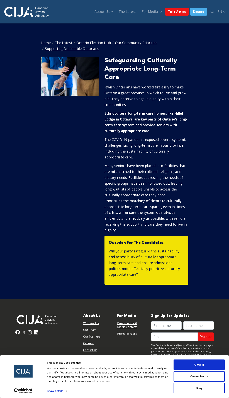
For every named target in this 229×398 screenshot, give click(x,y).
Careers (88, 343)
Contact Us (90, 350)
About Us (102, 11)
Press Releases (127, 334)
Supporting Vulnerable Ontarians (72, 48)
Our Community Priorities (136, 42)
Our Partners (92, 337)
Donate (198, 11)
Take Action (177, 11)
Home (46, 42)
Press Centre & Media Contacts (127, 325)
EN (220, 11)
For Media (150, 11)
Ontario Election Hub (93, 42)
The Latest (127, 11)
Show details (55, 390)
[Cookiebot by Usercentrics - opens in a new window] (23, 391)
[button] (212, 11)
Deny (199, 388)
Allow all (199, 364)
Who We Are (91, 323)
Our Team (89, 330)
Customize (197, 376)
